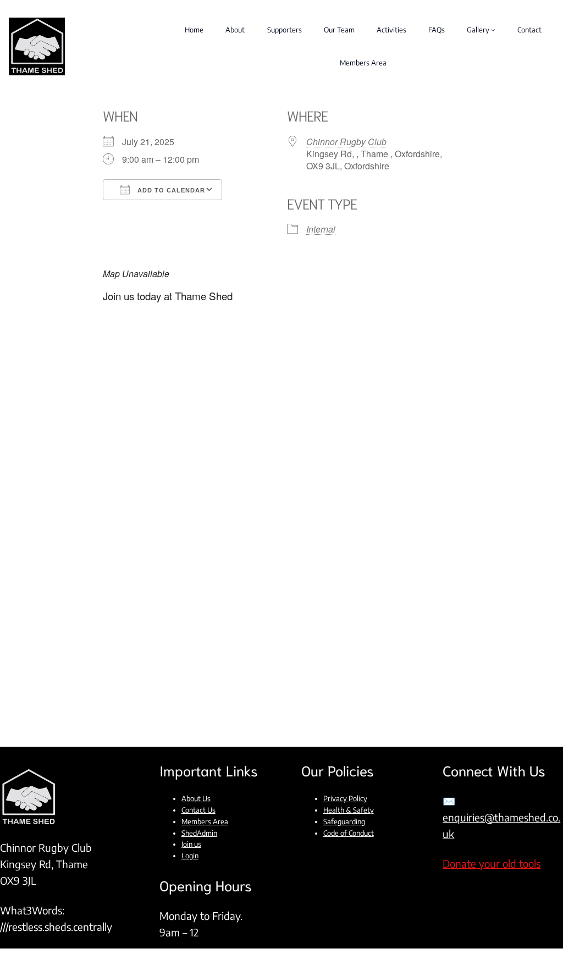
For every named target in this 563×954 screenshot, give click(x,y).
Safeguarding (344, 821)
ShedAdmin (199, 833)
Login (189, 855)
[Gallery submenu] (493, 29)
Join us (191, 844)
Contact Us (198, 810)
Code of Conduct (348, 833)
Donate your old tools (491, 863)
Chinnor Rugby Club (346, 141)
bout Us (198, 798)
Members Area (204, 821)
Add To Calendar (170, 190)
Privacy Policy (345, 798)
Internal (320, 229)
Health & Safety (348, 810)
